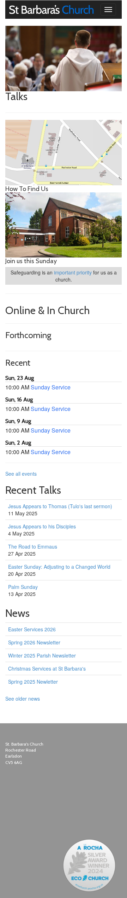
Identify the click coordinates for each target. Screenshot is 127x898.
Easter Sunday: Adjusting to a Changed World (59, 566)
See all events (21, 473)
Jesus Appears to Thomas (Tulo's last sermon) (60, 506)
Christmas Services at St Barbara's (47, 668)
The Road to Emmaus (32, 546)
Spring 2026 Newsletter (34, 642)
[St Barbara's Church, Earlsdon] (11, 9)
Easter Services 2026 (32, 629)
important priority (73, 272)
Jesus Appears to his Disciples (42, 526)
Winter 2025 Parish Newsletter (42, 655)
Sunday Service (51, 387)
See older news (22, 698)
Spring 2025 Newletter (33, 681)
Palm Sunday (23, 586)
